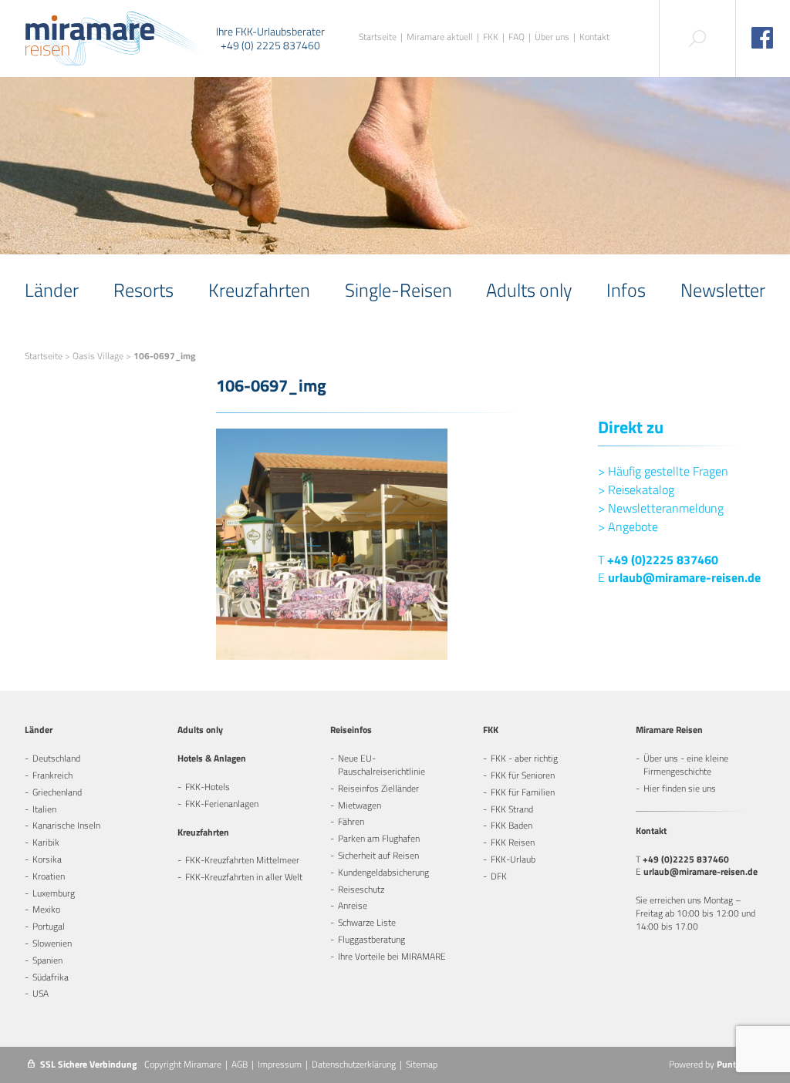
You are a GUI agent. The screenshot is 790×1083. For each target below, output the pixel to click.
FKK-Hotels (207, 786)
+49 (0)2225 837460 (662, 559)
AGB (239, 1064)
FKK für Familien (523, 792)
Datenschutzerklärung (354, 1064)
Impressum (280, 1064)
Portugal (48, 926)
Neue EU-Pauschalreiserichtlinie (381, 765)
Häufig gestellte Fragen (663, 471)
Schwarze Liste (367, 922)
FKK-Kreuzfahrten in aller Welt (243, 876)
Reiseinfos (351, 729)
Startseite (378, 37)
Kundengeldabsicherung (383, 872)
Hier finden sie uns (679, 788)
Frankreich (52, 775)
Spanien (47, 960)
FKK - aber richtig (524, 758)
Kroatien (48, 876)
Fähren (351, 821)
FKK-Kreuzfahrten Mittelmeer (242, 860)
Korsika (47, 859)
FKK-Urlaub (513, 859)
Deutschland (56, 758)
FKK (490, 37)
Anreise (352, 905)
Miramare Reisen (669, 729)
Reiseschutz (361, 889)
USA (40, 993)
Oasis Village (98, 355)
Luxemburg (53, 893)
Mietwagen (359, 805)
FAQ (516, 37)
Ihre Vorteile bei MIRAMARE (392, 956)
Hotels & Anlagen (211, 758)
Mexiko (46, 909)
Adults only (529, 290)
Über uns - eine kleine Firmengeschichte (685, 765)
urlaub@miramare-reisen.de (684, 577)
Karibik (45, 842)
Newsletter (722, 290)
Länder (52, 290)
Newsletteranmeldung (661, 508)
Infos (626, 290)
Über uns (552, 37)
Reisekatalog (636, 489)
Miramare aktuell (440, 37)
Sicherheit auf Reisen (378, 855)
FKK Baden (511, 825)
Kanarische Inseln (66, 825)
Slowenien (52, 943)
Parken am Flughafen (379, 838)
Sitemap (421, 1064)
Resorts (143, 290)
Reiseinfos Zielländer (378, 788)
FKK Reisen (513, 842)
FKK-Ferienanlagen (221, 803)
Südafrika (50, 977)
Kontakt (594, 37)
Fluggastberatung (371, 939)
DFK (499, 876)
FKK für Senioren (523, 775)
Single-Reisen (398, 290)
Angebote (628, 526)
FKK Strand (512, 809)
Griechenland (57, 792)
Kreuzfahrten (259, 290)
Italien (44, 809)
